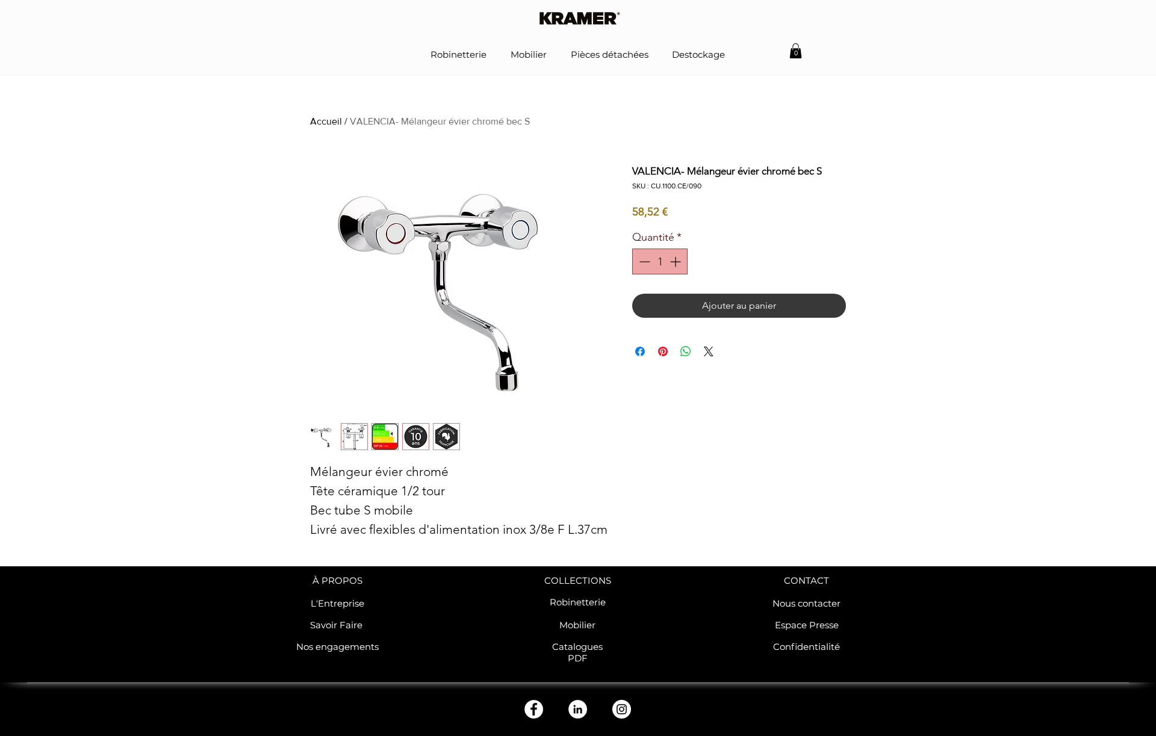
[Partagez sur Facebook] (640, 351)
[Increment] (676, 261)
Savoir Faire (337, 625)
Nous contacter (806, 603)
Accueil (326, 121)
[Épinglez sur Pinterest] (663, 351)
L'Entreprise (337, 603)
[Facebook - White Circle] (533, 709)
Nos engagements (337, 646)
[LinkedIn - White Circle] (577, 709)
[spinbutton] (660, 261)
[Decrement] (643, 261)
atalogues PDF (581, 652)
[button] (795, 50)
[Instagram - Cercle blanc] (621, 709)
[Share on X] (708, 351)
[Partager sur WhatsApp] (686, 351)
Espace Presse (807, 625)
